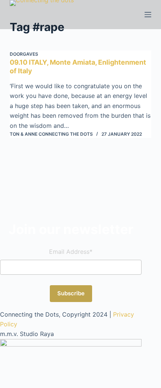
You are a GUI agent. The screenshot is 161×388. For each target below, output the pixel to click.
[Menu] (148, 14)
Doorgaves (24, 54)
